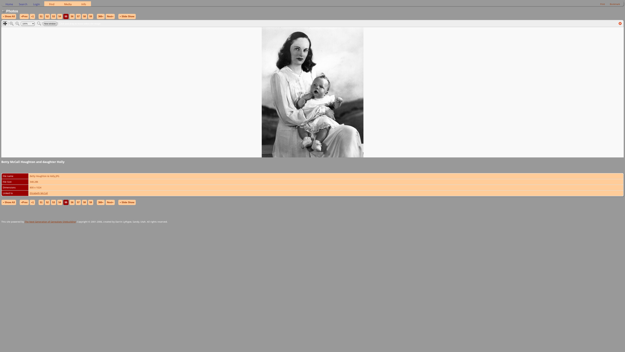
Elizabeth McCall (39, 193)
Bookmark (615, 4)
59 (90, 16)
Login (36, 4)
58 (84, 16)
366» (100, 16)
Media (68, 4)
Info (83, 4)
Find (51, 4)
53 (53, 16)
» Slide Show (127, 16)
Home (9, 4)
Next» (110, 16)
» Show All (9, 16)
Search (23, 4)
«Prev (24, 16)
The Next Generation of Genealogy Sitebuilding (50, 221)
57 (78, 16)
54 (59, 16)
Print (602, 4)
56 (72, 16)
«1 (32, 16)
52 (47, 16)
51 (41, 16)
